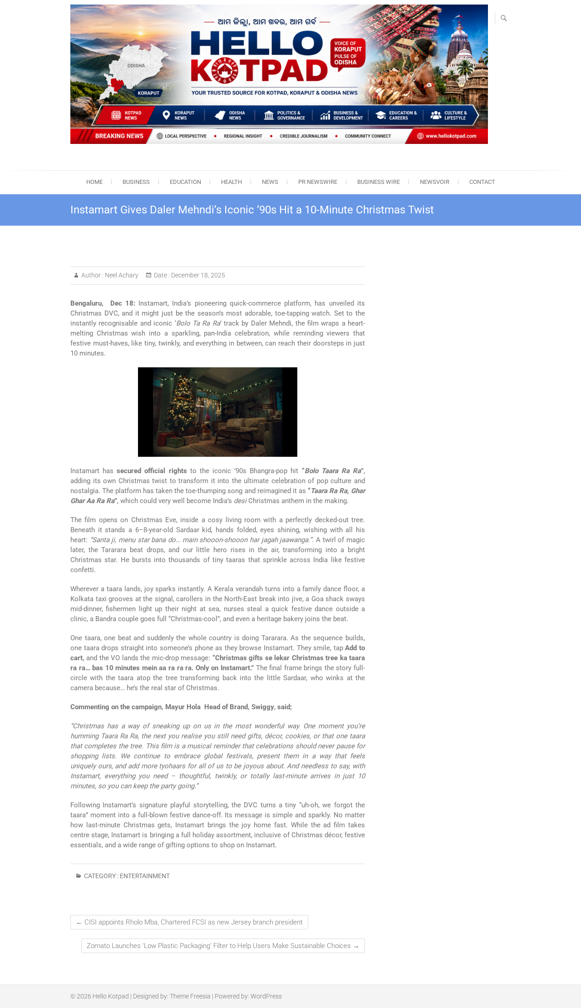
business (136, 181)
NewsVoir (434, 181)
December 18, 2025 (197, 275)
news (270, 181)
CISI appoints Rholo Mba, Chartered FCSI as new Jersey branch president (189, 922)
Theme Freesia (190, 996)
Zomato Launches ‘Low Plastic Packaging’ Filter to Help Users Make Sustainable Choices (223, 946)
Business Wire (378, 181)
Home (94, 181)
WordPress (266, 996)
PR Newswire (317, 181)
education (185, 181)
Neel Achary (120, 275)
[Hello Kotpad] (279, 74)
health (231, 181)
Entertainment (145, 876)
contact (482, 181)
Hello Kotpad (111, 996)
